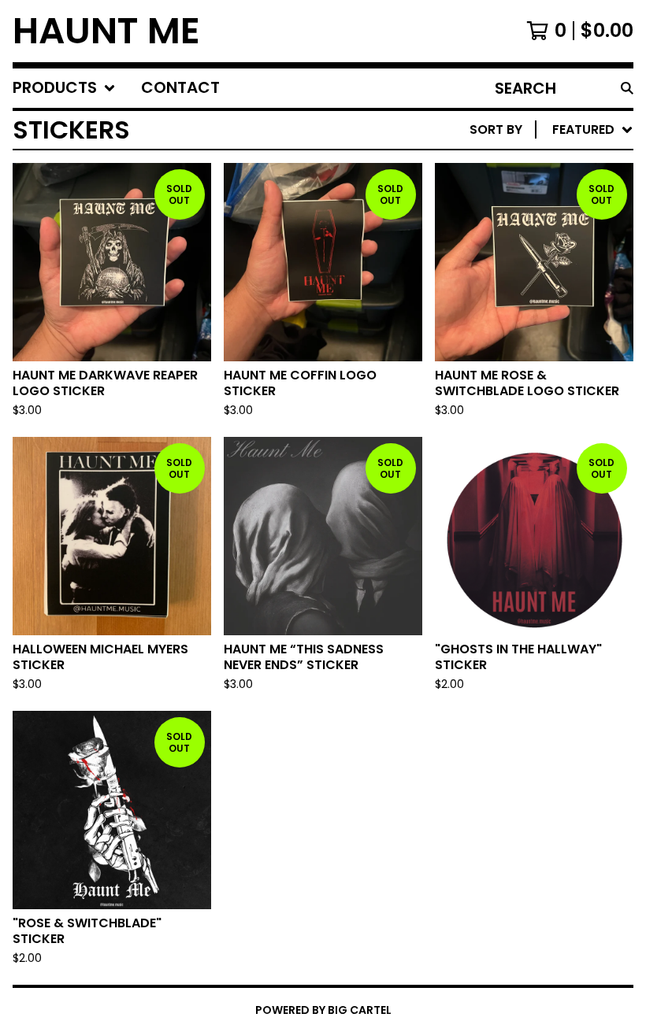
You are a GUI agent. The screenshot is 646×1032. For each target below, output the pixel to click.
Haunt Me (106, 31)
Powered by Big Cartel (323, 1010)
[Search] (627, 88)
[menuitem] (64, 88)
